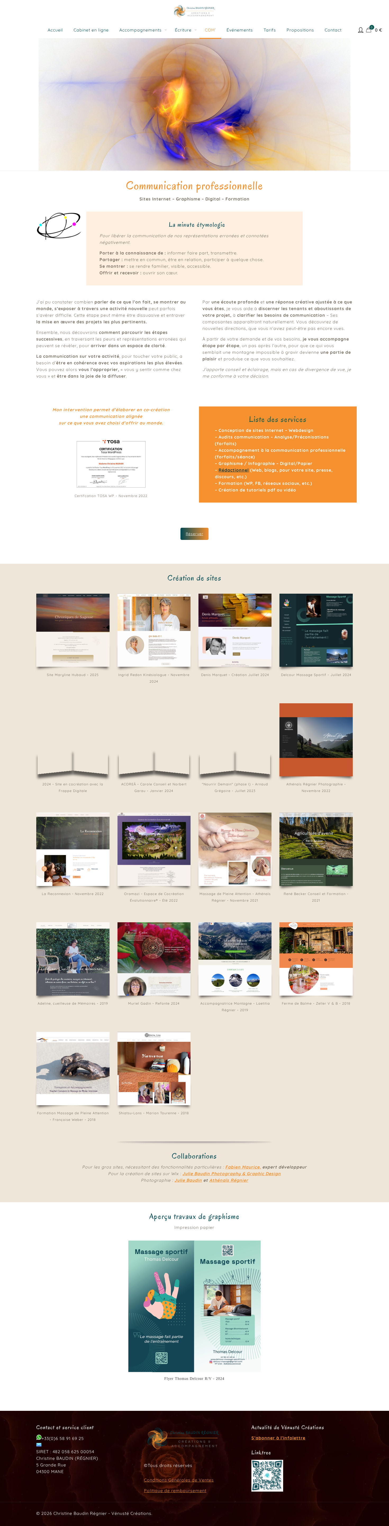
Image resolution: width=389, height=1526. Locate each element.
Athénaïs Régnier (228, 1180)
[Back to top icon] (363, 1515)
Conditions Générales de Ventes (179, 1480)
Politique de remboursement (175, 1490)
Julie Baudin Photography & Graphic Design (231, 1173)
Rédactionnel (234, 470)
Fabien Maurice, (243, 1167)
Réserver (194, 533)
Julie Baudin (188, 1180)
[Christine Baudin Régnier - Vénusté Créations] (194, 11)
